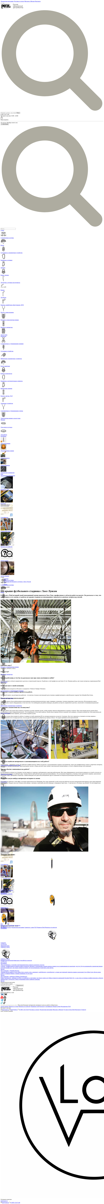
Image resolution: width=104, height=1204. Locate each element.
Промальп (3, 336)
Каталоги (42, 1006)
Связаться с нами (29, 927)
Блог (2, 474)
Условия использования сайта (9, 1005)
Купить (3, 877)
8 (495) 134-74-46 (24, 1009)
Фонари (3, 419)
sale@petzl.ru (14, 1009)
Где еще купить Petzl (69, 1009)
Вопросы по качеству (51, 927)
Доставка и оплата (19, 1)
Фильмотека (64, 1006)
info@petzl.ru (5, 1009)
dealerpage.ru (4, 1201)
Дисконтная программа (7, 1)
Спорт (2, 230)
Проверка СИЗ (35, 1006)
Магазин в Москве (29, 1)
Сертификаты (49, 1006)
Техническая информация (8, 475)
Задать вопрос (4, 1006)
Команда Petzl (41, 927)
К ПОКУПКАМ (4, 124)
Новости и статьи (14, 1006)
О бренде (83, 1009)
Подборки (3, 436)
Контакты (38, 1)
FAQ (35, 927)
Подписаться (20, 985)
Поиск (18, 112)
